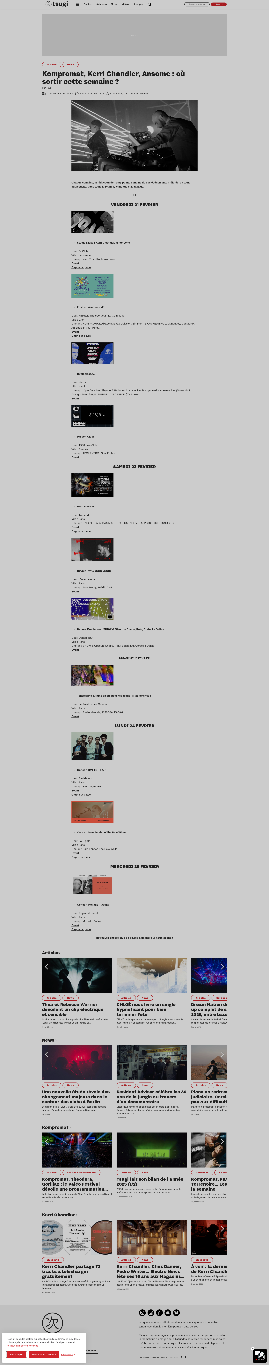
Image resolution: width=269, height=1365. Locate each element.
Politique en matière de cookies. (23, 1345)
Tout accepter (16, 1354)
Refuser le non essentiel (44, 1354)
